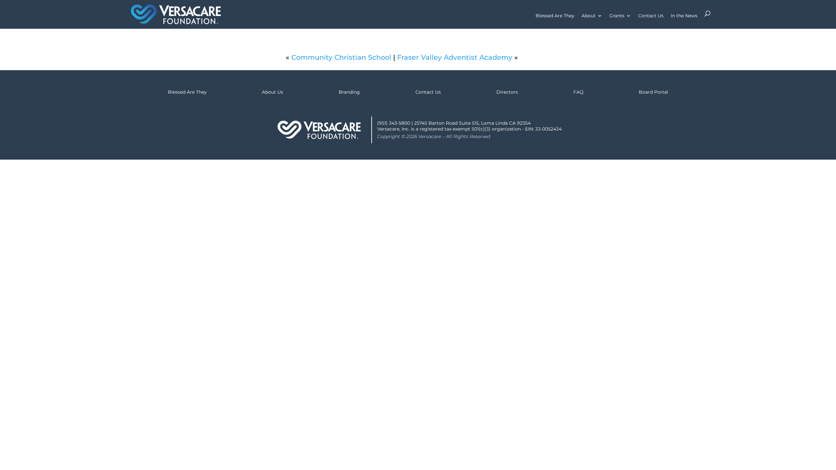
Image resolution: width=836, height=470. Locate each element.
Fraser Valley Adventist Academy (454, 57)
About (589, 16)
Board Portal (653, 92)
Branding (349, 92)
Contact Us (651, 16)
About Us (272, 92)
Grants (616, 16)
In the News (684, 16)
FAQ (578, 92)
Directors (507, 92)
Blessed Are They (555, 16)
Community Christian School (341, 57)
